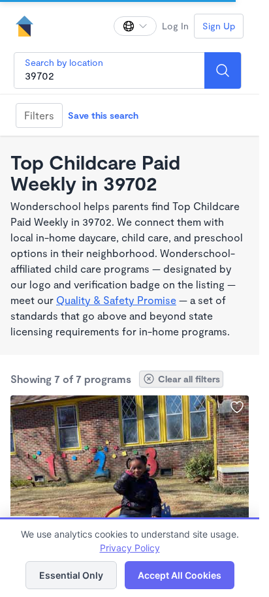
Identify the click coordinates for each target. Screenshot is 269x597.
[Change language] (135, 26)
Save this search (103, 115)
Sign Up (218, 25)
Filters (39, 115)
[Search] (222, 70)
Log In (175, 25)
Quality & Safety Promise (116, 300)
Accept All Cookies (179, 575)
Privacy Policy (130, 547)
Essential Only (71, 575)
